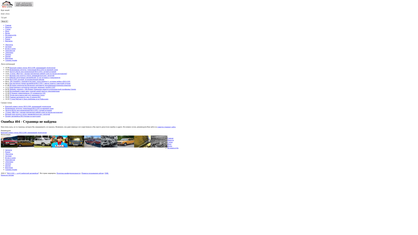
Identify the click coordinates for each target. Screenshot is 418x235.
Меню (4, 21)
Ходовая (8, 47)
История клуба (172, 148)
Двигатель (9, 45)
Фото (169, 144)
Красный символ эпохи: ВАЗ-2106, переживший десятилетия (32, 68)
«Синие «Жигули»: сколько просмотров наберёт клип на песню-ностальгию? (38, 74)
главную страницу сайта (166, 127)
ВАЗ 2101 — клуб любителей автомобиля (22, 173)
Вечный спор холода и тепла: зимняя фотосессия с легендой (32, 75)
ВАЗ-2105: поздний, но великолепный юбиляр (27, 79)
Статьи (170, 142)
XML (107, 173)
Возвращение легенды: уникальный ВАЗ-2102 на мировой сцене (34, 70)
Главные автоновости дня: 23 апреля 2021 (25, 97)
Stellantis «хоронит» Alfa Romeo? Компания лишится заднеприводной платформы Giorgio (43, 89)
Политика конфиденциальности (68, 173)
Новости (170, 140)
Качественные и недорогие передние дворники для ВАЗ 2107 (32, 87)
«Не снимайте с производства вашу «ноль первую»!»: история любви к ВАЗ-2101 (40, 81)
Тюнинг (8, 54)
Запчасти (8, 150)
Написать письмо (7, 175)
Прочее (8, 56)
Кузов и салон (10, 49)
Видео (169, 146)
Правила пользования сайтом (93, 173)
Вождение (9, 58)
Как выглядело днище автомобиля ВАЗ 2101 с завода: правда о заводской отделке (40, 83)
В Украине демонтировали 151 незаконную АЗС (28, 93)
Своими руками (11, 60)
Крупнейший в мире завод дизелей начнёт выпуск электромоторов (35, 91)
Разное (7, 152)
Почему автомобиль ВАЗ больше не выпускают (23, 116)
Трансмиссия (10, 50)
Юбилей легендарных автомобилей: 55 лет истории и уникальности (34, 77)
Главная (170, 138)
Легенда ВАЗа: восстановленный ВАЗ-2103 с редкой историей (33, 72)
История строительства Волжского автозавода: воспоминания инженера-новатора (40, 85)
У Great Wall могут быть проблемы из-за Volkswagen (29, 99)
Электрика (9, 52)
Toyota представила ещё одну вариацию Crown (27, 95)
